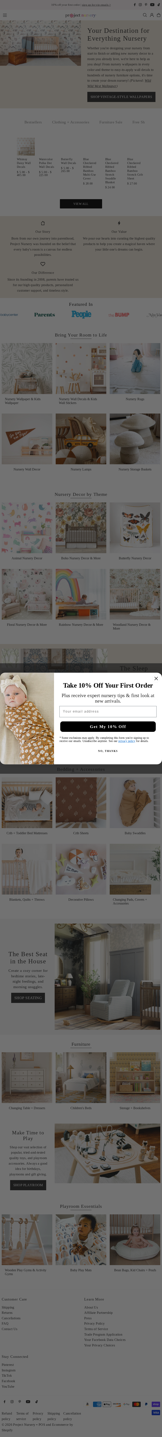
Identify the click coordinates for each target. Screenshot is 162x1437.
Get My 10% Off (108, 726)
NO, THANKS (108, 750)
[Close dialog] (156, 678)
